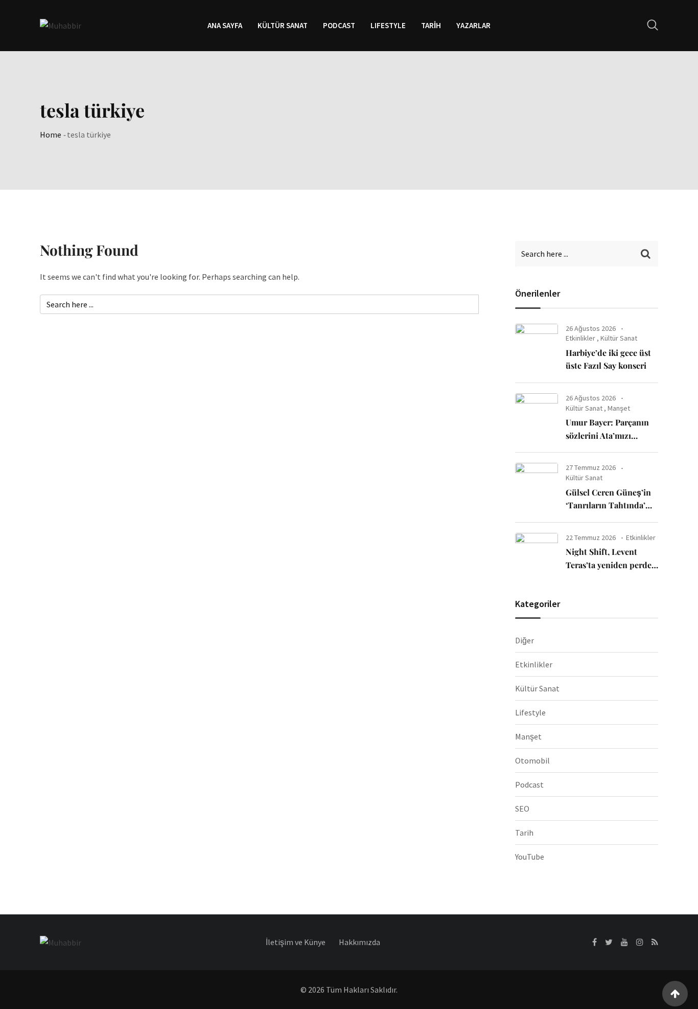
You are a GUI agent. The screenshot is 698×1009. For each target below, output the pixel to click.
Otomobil (532, 760)
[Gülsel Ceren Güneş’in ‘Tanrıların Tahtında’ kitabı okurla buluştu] (536, 482)
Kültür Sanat (283, 25)
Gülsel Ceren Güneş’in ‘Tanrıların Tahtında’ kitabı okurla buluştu (608, 505)
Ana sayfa (224, 25)
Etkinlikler (580, 338)
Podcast (339, 25)
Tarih (431, 25)
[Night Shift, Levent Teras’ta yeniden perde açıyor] (536, 552)
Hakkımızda (359, 942)
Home (50, 134)
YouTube (529, 856)
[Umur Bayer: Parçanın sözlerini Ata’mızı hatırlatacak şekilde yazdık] (536, 412)
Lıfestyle (388, 25)
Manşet (619, 408)
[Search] (652, 25)
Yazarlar (473, 25)
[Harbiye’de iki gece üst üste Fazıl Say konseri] (536, 343)
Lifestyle (530, 712)
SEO (522, 808)
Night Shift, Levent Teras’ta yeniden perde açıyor (609, 564)
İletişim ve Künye (295, 942)
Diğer (524, 640)
